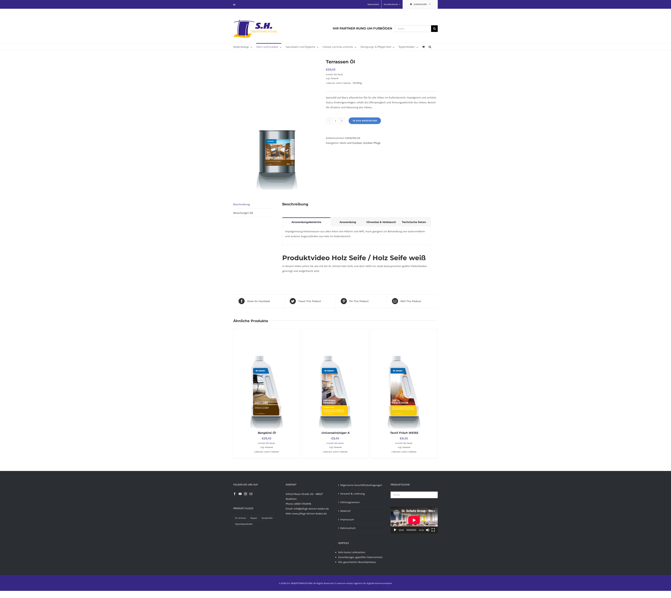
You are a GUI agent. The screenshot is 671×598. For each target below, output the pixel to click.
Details (280, 379)
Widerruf (345, 510)
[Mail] (251, 493)
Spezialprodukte (243, 524)
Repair (253, 518)
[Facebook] (234, 493)
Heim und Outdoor (351, 142)
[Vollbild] (433, 530)
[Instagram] (245, 493)
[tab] (252, 204)
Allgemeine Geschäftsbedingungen (361, 485)
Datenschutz (348, 528)
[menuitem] (373, 4)
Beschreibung (241, 204)
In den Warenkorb (365, 120)
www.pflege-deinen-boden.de (309, 513)
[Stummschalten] (427, 530)
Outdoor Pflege (372, 142)
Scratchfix (267, 518)
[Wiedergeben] (395, 530)
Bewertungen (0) (243, 212)
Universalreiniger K (335, 432)
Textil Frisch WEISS (404, 432)
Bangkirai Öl (267, 432)
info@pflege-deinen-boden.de (311, 508)
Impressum (347, 519)
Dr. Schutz (240, 518)
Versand (334, 78)
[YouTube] (240, 493)
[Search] (430, 46)
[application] (414, 520)
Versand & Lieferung (352, 493)
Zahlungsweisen (350, 502)
